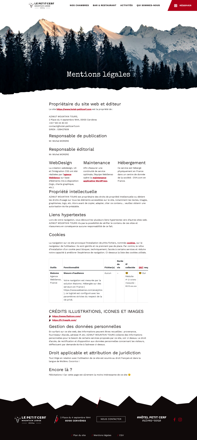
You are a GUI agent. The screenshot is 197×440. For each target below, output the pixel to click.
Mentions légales (102, 435)
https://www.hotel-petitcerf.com (74, 109)
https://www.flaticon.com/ (66, 316)
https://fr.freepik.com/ (64, 320)
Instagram (180, 419)
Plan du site (79, 435)
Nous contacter (111, 419)
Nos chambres (79, 5)
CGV (121, 435)
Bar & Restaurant (104, 5)
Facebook (174, 419)
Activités (126, 5)
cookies (131, 243)
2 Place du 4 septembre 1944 (75, 419)
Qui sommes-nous (148, 5)
